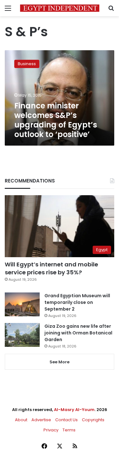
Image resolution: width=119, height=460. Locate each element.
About (21, 420)
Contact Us (66, 420)
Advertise (41, 420)
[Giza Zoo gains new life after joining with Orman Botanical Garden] (22, 335)
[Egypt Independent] (59, 8)
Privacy (50, 430)
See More (59, 362)
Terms (69, 430)
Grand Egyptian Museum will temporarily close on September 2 (77, 302)
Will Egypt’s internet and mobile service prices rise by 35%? (51, 268)
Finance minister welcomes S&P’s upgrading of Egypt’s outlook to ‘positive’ (55, 120)
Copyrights (93, 420)
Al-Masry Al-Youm (74, 410)
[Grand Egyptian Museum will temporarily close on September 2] (22, 304)
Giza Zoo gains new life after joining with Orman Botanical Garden (78, 333)
